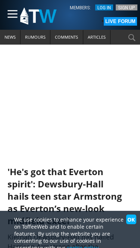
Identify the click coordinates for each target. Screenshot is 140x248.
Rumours (35, 37)
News (10, 37)
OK (131, 219)
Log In (104, 7)
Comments (66, 37)
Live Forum (120, 21)
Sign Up (126, 7)
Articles (97, 37)
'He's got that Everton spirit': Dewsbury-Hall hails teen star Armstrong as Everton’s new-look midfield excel (64, 196)
